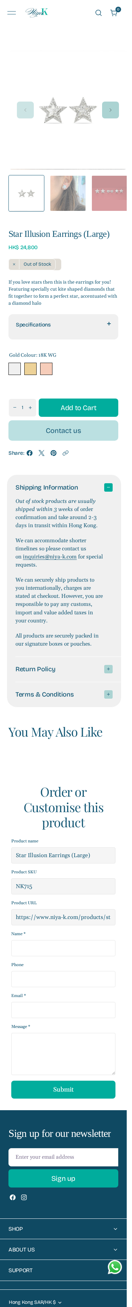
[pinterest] (53, 455)
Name (18, 934)
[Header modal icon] (11, 13)
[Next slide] (110, 110)
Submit (63, 1090)
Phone (17, 965)
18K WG (14, 369)
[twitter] (41, 455)
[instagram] (23, 1197)
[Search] (98, 12)
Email (18, 995)
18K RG (46, 369)
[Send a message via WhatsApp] (115, 1267)
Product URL (24, 903)
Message (20, 1026)
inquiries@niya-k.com (50, 557)
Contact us (63, 430)
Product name (24, 841)
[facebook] (29, 455)
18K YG (30, 369)
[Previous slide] (25, 110)
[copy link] (65, 455)
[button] (11, 13)
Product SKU (24, 872)
